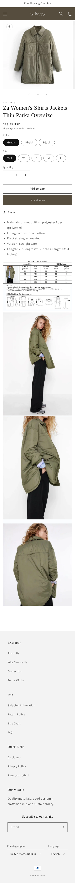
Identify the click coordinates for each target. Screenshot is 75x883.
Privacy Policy (17, 766)
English (55, 854)
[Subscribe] (62, 827)
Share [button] (11, 212)
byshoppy (41, 875)
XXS (9, 158)
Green (11, 142)
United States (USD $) (23, 854)
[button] (5, 13)
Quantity (8, 167)
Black (47, 142)
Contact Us (15, 671)
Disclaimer (14, 757)
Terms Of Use (16, 680)
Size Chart (14, 723)
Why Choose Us (17, 662)
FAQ (10, 732)
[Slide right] (46, 94)
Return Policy (16, 714)
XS (24, 158)
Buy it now (37, 200)
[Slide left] (29, 94)
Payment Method (18, 775)
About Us (13, 653)
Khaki (29, 142)
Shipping (7, 128)
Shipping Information (21, 705)
